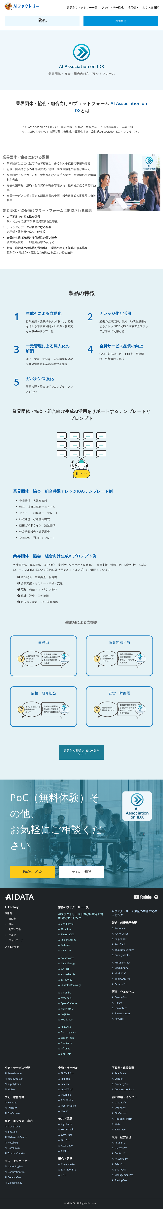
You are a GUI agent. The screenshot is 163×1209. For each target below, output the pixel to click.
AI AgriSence (65, 1124)
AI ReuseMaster (13, 1073)
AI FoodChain (65, 1019)
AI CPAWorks (65, 1100)
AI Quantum (65, 929)
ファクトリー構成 (112, 7)
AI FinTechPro (66, 1073)
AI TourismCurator (15, 1153)
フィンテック (16, 940)
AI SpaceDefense (67, 1003)
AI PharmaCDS (66, 934)
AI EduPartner (12, 1113)
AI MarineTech (66, 1008)
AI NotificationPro (15, 1172)
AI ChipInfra (64, 992)
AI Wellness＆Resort (16, 1137)
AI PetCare (118, 1018)
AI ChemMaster (66, 1164)
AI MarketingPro (14, 1166)
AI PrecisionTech (121, 962)
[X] (156, 897)
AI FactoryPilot (120, 933)
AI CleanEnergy (66, 963)
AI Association (66, 1145)
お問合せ (120, 21)
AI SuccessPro (119, 1148)
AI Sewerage (119, 1129)
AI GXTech (64, 968)
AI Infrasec (64, 1048)
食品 (11, 924)
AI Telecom (64, 950)
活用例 (132, 7)
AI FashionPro (119, 984)
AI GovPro (64, 1140)
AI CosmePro (119, 997)
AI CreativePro (13, 1177)
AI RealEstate (119, 1073)
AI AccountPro (120, 1158)
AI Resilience (65, 1043)
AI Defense (64, 945)
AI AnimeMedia (66, 974)
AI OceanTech (66, 1038)
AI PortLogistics (67, 1032)
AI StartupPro (119, 1180)
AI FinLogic (64, 1078)
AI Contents (64, 1054)
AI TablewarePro (121, 979)
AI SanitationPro (67, 1169)
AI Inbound (11, 1132)
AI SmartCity (118, 1108)
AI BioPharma (66, 923)
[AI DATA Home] (19, 897)
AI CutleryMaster (121, 955)
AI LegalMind (65, 1089)
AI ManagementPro (122, 1175)
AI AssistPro (118, 1142)
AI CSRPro (63, 1151)
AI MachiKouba (120, 968)
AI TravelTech (12, 1126)
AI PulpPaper (119, 939)
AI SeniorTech (119, 1008)
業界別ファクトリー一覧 (82, 7)
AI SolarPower (66, 958)
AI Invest (63, 1111)
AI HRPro (10, 1089)
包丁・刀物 (15, 929)
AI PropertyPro (120, 1084)
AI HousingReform (122, 1118)
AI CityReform (119, 1113)
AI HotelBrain (12, 1148)
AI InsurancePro (67, 1105)
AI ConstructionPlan (123, 1089)
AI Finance (64, 1084)
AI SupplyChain (13, 1084)
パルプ (12, 935)
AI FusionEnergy (67, 939)
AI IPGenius (64, 1094)
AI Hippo (117, 1002)
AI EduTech (11, 1108)
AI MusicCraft (119, 973)
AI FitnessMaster (121, 1013)
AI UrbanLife (119, 1102)
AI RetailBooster (14, 1078)
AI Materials (64, 998)
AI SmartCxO (119, 1169)
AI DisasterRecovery (69, 985)
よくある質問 (150, 7)
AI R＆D (62, 1175)
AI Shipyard (64, 1027)
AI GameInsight (13, 1182)
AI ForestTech (66, 1129)
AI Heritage (11, 1102)
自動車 (12, 918)
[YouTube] (142, 897)
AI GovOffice (65, 1135)
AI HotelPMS (11, 1142)
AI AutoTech (118, 944)
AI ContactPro (119, 1153)
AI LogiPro (64, 1014)
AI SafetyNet (65, 979)
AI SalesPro (118, 1164)
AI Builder (117, 1078)
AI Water (116, 1124)
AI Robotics (118, 928)
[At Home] (23, 7)
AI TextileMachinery (123, 949)
